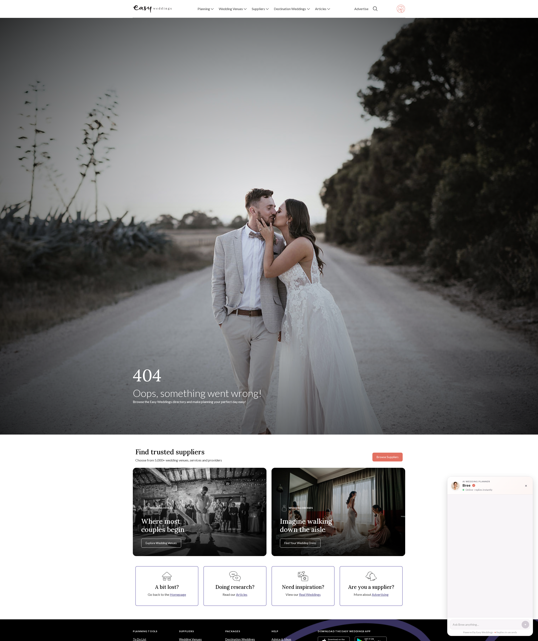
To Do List (139, 639)
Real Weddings (310, 594)
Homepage (178, 594)
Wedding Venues (190, 639)
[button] (205, 9)
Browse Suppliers (387, 457)
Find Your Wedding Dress (300, 543)
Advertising (380, 594)
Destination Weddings (240, 639)
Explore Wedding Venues (161, 543)
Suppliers (186, 631)
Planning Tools (145, 631)
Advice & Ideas (281, 639)
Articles (241, 594)
